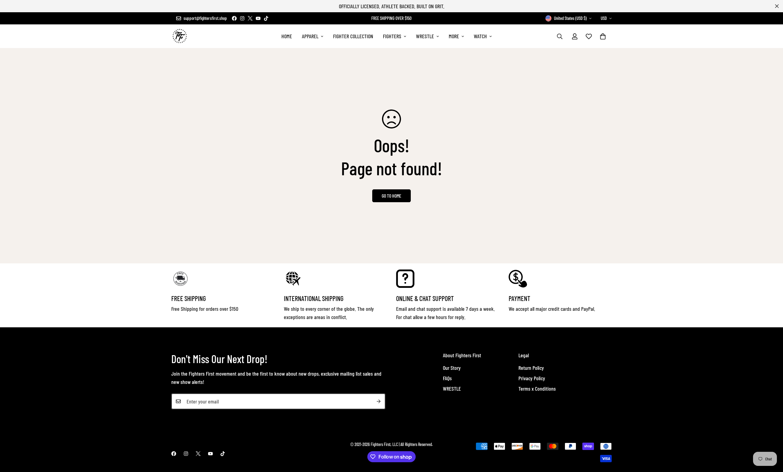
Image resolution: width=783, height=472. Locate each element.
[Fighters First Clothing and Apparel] (179, 36)
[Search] (560, 36)
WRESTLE (425, 36)
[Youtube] (258, 18)
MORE (454, 36)
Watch (480, 36)
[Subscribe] (378, 401)
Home (286, 36)
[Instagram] (242, 18)
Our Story (452, 367)
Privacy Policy (531, 378)
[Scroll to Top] (771, 439)
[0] (603, 36)
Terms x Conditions (537, 388)
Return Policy (531, 367)
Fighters (392, 36)
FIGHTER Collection (353, 36)
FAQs (447, 378)
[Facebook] (234, 18)
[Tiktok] (266, 18)
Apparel (310, 36)
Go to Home (391, 196)
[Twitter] (250, 18)
